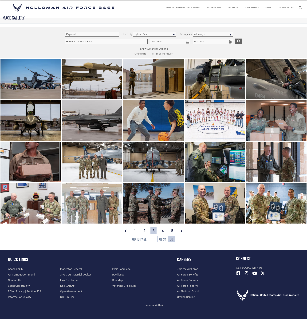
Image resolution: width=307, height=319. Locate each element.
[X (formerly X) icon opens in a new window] (262, 273)
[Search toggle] (301, 7)
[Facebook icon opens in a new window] (238, 273)
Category (185, 34)
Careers (184, 259)
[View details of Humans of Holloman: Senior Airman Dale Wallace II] (153, 120)
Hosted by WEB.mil (153, 305)
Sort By (127, 34)
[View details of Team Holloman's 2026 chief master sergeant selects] (215, 203)
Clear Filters (140, 53)
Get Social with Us (249, 267)
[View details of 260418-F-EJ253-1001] (30, 79)
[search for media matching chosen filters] (238, 41)
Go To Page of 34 (149, 239)
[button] (5, 7)
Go (171, 239)
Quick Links (18, 259)
